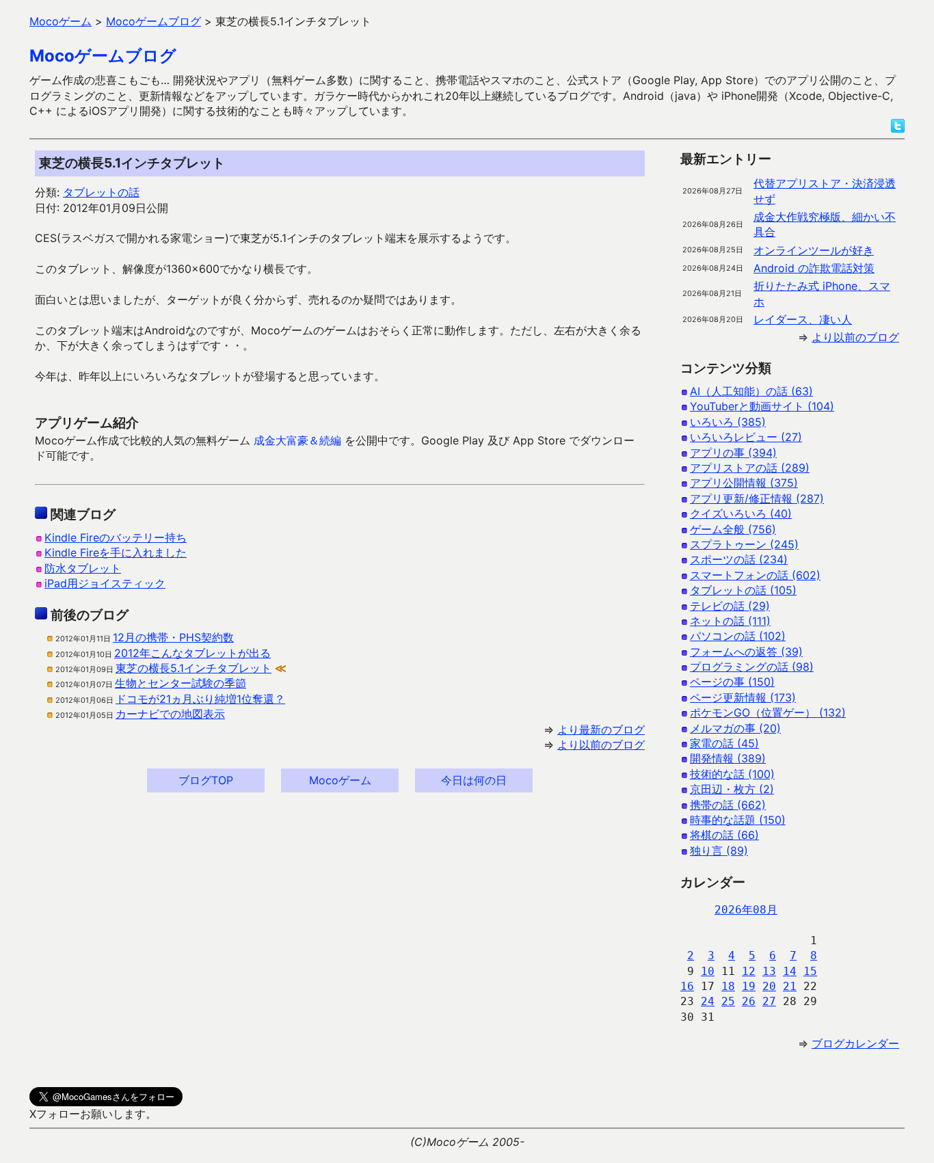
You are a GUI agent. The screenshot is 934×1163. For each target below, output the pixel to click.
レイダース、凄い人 (802, 319)
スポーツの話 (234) (739, 559)
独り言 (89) (719, 850)
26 (749, 1001)
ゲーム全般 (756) (733, 529)
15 (810, 971)
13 (769, 971)
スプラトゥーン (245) (744, 544)
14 (790, 971)
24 (708, 1001)
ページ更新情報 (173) (743, 697)
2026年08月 (746, 909)
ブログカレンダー (855, 1043)
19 (749, 986)
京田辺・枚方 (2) (732, 789)
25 (728, 1001)
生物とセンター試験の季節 (180, 683)
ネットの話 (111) (730, 621)
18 (728, 986)
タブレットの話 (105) (743, 590)
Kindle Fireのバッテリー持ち (115, 537)
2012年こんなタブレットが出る (192, 653)
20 (769, 986)
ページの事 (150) (732, 682)
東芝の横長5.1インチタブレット (193, 668)
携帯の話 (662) (728, 805)
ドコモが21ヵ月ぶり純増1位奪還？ (200, 699)
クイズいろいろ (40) (741, 513)
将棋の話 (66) (724, 835)
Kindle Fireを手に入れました (115, 552)
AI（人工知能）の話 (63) (751, 391)
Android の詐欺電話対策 (814, 268)
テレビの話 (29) (730, 606)
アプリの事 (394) (733, 452)
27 (769, 1001)
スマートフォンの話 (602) (755, 575)
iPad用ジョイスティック (104, 583)
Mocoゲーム (340, 780)
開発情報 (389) (728, 758)
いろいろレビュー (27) (746, 437)
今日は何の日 (474, 780)
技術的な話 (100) (732, 774)
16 (687, 986)
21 (790, 986)
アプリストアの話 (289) (750, 467)
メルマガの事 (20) (735, 728)
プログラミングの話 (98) (752, 666)
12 (749, 971)
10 (708, 971)
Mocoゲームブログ (102, 56)
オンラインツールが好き (813, 250)
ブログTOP (205, 780)
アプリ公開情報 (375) (744, 483)
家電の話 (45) (724, 743)
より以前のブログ (601, 744)
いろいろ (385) (728, 422)
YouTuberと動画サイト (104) (762, 406)
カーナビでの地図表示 (170, 714)
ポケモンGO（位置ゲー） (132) (768, 712)
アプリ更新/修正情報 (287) (757, 498)
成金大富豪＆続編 (297, 440)
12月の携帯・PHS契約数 (173, 637)
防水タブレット (82, 568)
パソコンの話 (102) (738, 636)
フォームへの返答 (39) (746, 651)
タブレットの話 (101, 192)
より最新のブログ (601, 729)
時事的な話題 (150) (738, 820)
